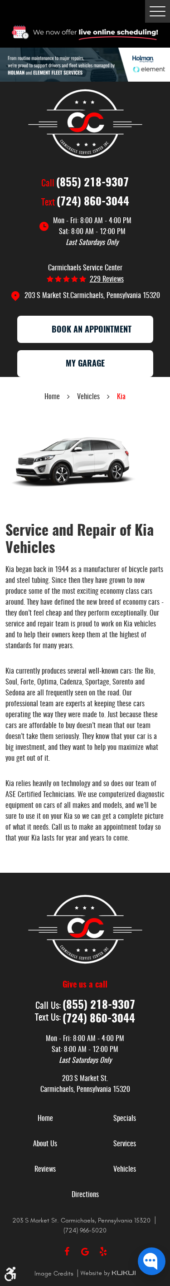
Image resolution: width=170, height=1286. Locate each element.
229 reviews (107, 279)
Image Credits (54, 1273)
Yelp (103, 1251)
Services (124, 1144)
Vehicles (88, 397)
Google (85, 1251)
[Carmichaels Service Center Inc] (85, 123)
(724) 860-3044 (93, 202)
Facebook (67, 1251)
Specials (124, 1118)
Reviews (45, 1169)
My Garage (85, 364)
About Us (45, 1144)
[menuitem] (45, 1118)
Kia (121, 397)
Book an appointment (91, 330)
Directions (85, 1194)
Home (52, 397)
